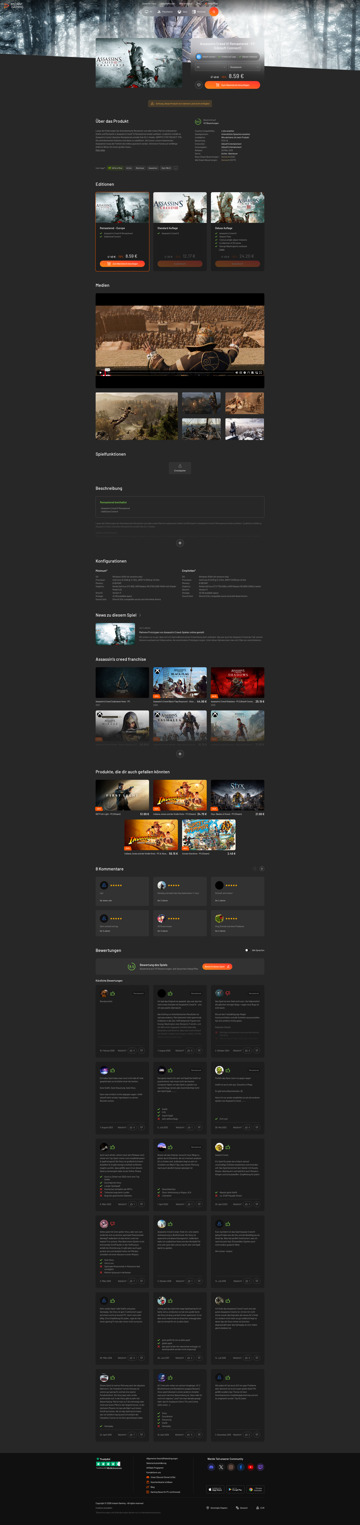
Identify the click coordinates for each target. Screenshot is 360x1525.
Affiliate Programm (154, 1467)
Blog (198, 3)
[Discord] (211, 1467)
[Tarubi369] (104, 1070)
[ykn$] (104, 1147)
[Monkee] (104, 993)
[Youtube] (251, 1467)
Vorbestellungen (167, 3)
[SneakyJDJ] (162, 1070)
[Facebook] (241, 1467)
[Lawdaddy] (219, 993)
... (175, 168)
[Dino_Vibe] (219, 1070)
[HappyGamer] (104, 885)
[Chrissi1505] (162, 1147)
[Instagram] (231, 1467)
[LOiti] (162, 1300)
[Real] (162, 918)
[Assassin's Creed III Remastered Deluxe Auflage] (237, 219)
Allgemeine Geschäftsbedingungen (162, 1458)
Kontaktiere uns (153, 1472)
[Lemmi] (104, 1377)
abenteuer (140, 168)
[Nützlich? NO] (141, 1050)
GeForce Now (117, 168)
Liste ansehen (227, 131)
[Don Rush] (162, 1377)
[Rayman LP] (219, 1147)
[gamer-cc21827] (104, 918)
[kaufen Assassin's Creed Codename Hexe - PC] (122, 682)
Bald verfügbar (185, 3)
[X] (221, 1467)
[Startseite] (13, 6)
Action (224, 153)
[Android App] (235, 1489)
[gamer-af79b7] (219, 1377)
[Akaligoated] (162, 1224)
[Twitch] (260, 1467)
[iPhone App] (215, 1489)
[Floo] (219, 885)
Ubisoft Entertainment (231, 144)
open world (166, 168)
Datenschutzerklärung (156, 1463)
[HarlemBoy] (162, 885)
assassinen (152, 168)
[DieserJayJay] (219, 1224)
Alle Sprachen (258, 950)
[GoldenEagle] (219, 1300)
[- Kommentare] (254, 868)
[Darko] (104, 1224)
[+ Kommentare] (261, 868)
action (129, 168)
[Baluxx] (219, 918)
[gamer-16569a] (104, 1300)
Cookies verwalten (104, 1508)
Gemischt (225, 156)
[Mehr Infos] (180, 1021)
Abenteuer (233, 153)
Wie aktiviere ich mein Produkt (235, 137)
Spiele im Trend (149, 3)
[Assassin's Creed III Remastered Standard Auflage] (180, 231)
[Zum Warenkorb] (342, 5)
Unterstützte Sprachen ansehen (235, 134)
